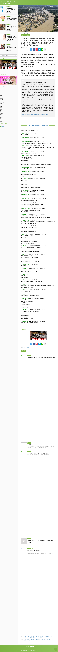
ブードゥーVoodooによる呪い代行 (38, 125)
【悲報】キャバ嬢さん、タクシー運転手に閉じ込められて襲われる (41, 357)
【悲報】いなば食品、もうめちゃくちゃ (35, 444)
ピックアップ (24, 347)
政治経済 (28, 347)
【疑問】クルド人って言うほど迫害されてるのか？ (11, 47)
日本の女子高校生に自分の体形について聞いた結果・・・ (39, 453)
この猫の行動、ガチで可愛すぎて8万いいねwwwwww (11, 28)
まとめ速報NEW (5, 3)
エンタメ (3, 86)
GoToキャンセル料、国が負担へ (34, 550)
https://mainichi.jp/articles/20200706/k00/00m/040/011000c (35, 114)
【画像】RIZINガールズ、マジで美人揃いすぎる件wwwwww (11, 38)
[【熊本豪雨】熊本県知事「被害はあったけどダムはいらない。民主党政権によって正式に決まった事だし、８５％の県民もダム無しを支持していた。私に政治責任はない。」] (39, 49)
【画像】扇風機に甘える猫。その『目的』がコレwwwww (11, 10)
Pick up (3, 70)
